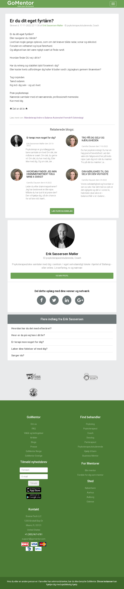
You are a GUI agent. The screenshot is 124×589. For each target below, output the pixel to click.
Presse (33, 446)
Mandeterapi (30, 118)
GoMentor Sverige (33, 456)
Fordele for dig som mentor (90, 475)
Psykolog (90, 424)
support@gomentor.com (33, 539)
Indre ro (41, 118)
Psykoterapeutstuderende (90, 446)
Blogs (33, 442)
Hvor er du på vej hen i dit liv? (28, 335)
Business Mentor (90, 456)
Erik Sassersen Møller (53, 25)
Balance (49, 118)
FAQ (34, 428)
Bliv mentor (90, 470)
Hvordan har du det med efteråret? (31, 328)
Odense (90, 501)
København (90, 488)
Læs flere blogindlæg (62, 211)
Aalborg (90, 497)
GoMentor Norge (34, 451)
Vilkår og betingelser (33, 433)
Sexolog (90, 437)
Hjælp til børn (90, 451)
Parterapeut (90, 442)
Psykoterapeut (90, 428)
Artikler (33, 437)
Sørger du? (17, 355)
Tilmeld (33, 483)
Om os (34, 424)
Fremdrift (68, 118)
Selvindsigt (78, 118)
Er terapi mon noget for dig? (27, 342)
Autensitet (58, 118)
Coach (90, 433)
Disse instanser (105, 581)
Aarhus (90, 492)
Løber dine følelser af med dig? (29, 348)
